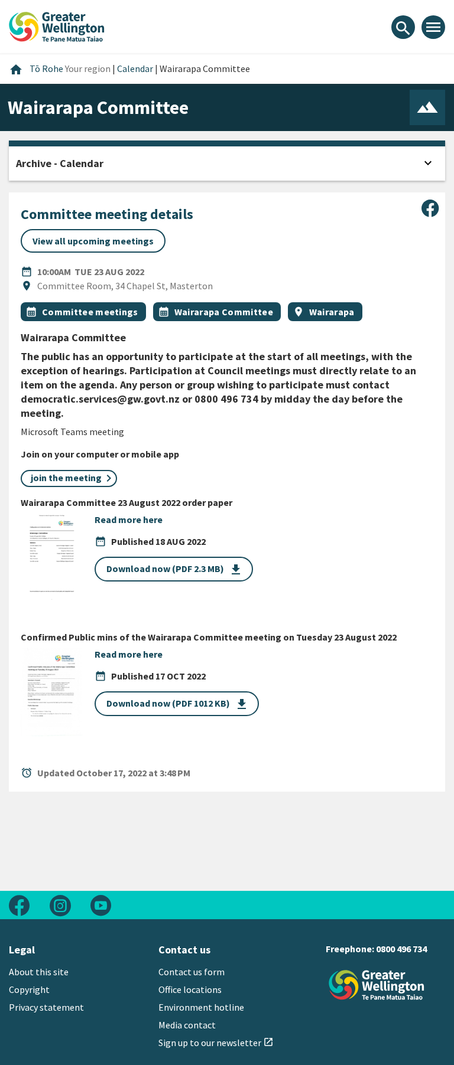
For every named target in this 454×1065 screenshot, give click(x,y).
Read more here (129, 519)
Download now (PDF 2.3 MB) (174, 570)
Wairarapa (332, 312)
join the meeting (65, 478)
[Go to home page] (57, 25)
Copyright (29, 989)
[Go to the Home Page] (376, 985)
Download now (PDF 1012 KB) (177, 704)
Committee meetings (90, 312)
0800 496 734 (401, 949)
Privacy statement (46, 1007)
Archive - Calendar (59, 163)
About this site (39, 972)
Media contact (187, 1025)
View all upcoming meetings (93, 241)
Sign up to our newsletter (216, 1042)
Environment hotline (201, 1007)
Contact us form (191, 972)
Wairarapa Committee (223, 312)
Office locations (190, 989)
